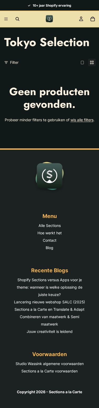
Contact (49, 240)
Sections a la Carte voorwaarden (49, 371)
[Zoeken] (17, 19)
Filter (14, 62)
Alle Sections (50, 225)
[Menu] (6, 19)
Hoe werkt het (49, 233)
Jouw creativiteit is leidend (50, 331)
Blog (49, 247)
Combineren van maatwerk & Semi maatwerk (49, 320)
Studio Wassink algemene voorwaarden (50, 363)
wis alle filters (81, 120)
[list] (49, 5)
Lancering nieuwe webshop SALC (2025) (49, 302)
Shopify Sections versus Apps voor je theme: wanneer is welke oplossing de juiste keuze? (49, 287)
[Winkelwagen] (92, 19)
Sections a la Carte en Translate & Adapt (49, 309)
